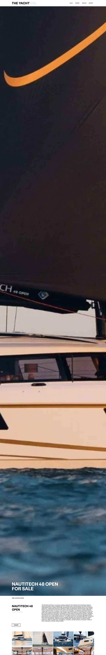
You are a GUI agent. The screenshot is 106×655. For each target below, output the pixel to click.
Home (13, 598)
